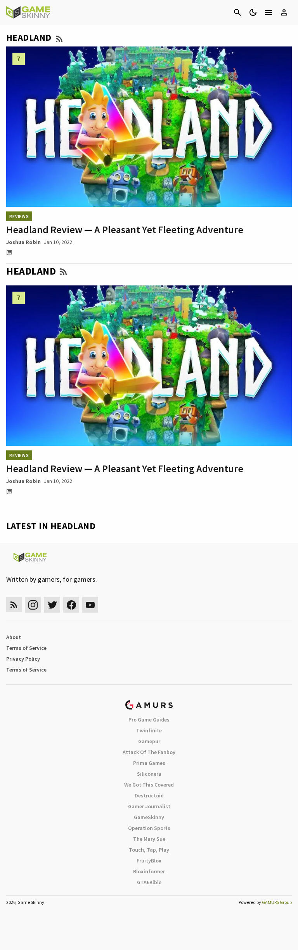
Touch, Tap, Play (149, 849)
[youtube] (90, 605)
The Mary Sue (149, 838)
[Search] (237, 12)
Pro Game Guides (149, 719)
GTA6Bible (149, 882)
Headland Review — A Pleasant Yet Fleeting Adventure (124, 229)
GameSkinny (149, 817)
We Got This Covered (149, 784)
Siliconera (149, 773)
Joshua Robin (23, 242)
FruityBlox (149, 860)
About (13, 637)
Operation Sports (149, 828)
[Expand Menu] (268, 12)
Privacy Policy (23, 658)
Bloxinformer (149, 871)
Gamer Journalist (149, 806)
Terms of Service (26, 647)
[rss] (14, 605)
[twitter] (52, 605)
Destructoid (149, 795)
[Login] (284, 12)
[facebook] (71, 605)
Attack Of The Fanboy (149, 752)
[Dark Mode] (253, 12)
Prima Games (149, 762)
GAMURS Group (277, 902)
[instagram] (33, 605)
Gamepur (149, 741)
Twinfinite (149, 730)
